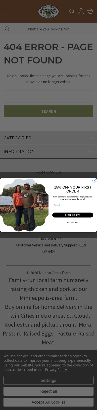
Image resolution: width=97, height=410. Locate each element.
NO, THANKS (73, 222)
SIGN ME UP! (72, 215)
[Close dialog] (94, 180)
